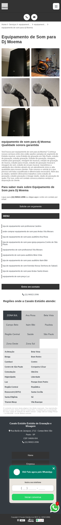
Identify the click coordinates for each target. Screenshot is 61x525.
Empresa (30, 464)
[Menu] (56, 6)
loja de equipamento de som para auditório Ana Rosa (25, 237)
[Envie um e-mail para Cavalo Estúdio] (34, 17)
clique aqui (33, 197)
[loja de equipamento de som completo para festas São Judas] (45, 92)
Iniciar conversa (33, 497)
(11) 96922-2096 (18, 197)
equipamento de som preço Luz (16, 276)
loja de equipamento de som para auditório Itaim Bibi (25, 260)
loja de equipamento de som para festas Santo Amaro (25, 271)
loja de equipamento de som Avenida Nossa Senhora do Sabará (30, 266)
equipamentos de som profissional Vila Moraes (23, 250)
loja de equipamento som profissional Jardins (22, 226)
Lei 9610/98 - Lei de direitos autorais (18, 413)
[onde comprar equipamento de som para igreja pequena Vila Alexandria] (16, 122)
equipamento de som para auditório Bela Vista (22, 255)
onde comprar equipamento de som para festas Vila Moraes (28, 231)
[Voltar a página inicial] (5, 6)
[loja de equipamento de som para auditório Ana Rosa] (16, 92)
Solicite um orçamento (31, 206)
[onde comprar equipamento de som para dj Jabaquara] (16, 62)
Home (30, 455)
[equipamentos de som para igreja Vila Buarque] (45, 62)
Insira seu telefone (33, 482)
